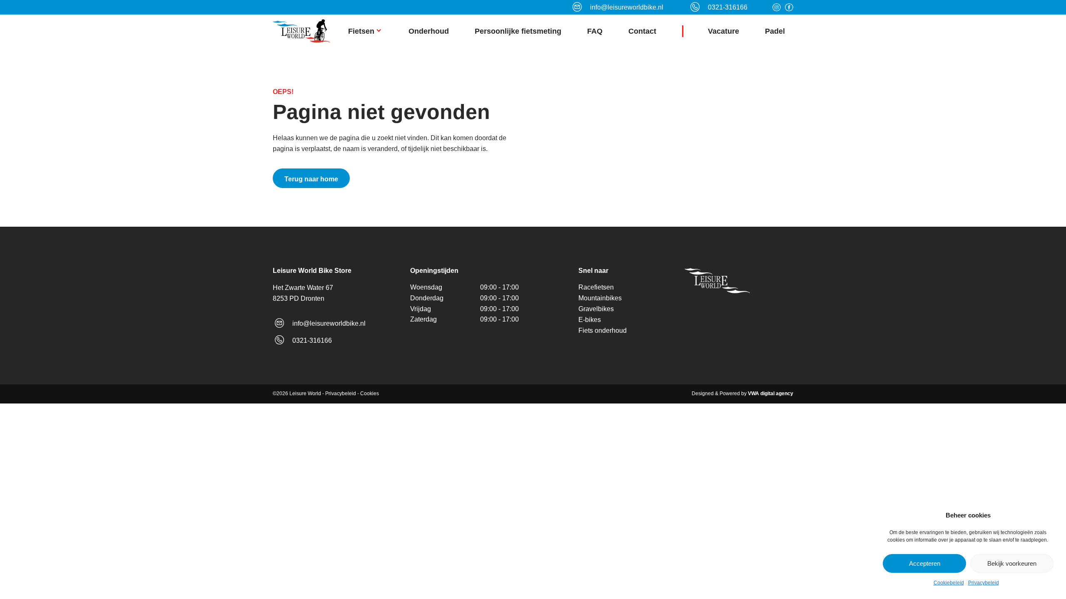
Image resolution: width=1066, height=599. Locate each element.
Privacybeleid (983, 583)
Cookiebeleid (949, 583)
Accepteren (924, 563)
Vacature (723, 31)
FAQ (595, 31)
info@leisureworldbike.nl (329, 323)
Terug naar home (311, 179)
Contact (642, 31)
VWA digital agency (770, 393)
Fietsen (361, 31)
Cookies (369, 393)
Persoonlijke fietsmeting (518, 31)
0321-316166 (312, 340)
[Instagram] (776, 7)
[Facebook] (789, 7)
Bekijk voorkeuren (1011, 563)
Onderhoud (428, 31)
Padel (775, 31)
